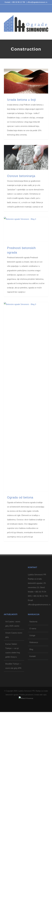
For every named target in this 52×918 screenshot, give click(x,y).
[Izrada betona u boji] (26, 81)
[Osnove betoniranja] (26, 157)
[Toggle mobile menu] (47, 34)
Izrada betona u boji (21, 99)
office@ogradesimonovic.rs (37, 2)
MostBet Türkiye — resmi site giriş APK (13, 816)
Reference (33, 793)
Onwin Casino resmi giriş (13, 785)
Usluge (32, 786)
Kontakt (32, 806)
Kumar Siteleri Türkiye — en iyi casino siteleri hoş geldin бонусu (12, 800)
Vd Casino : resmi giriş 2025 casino (12, 774)
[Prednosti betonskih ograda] (26, 229)
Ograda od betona (20, 497)
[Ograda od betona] (26, 396)
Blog (31, 799)
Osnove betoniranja (21, 176)
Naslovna (33, 772)
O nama (32, 779)
